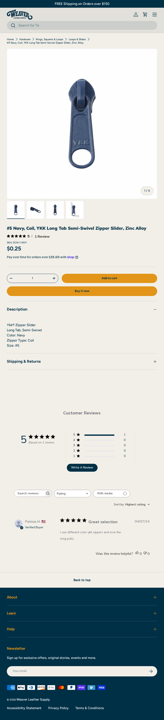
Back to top (82, 580)
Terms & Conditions (89, 708)
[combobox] (82, 25)
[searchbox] (29, 493)
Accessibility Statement (24, 708)
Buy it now (82, 291)
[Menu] (154, 14)
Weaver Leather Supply (33, 699)
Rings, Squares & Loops (49, 39)
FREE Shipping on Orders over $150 (82, 4)
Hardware (25, 39)
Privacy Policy (58, 708)
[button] (145, 14)
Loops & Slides (77, 39)
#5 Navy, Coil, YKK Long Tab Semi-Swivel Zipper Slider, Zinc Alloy (45, 42)
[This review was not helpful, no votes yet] (145, 554)
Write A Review (82, 467)
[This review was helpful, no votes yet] (137, 554)
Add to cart (109, 278)
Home (10, 39)
